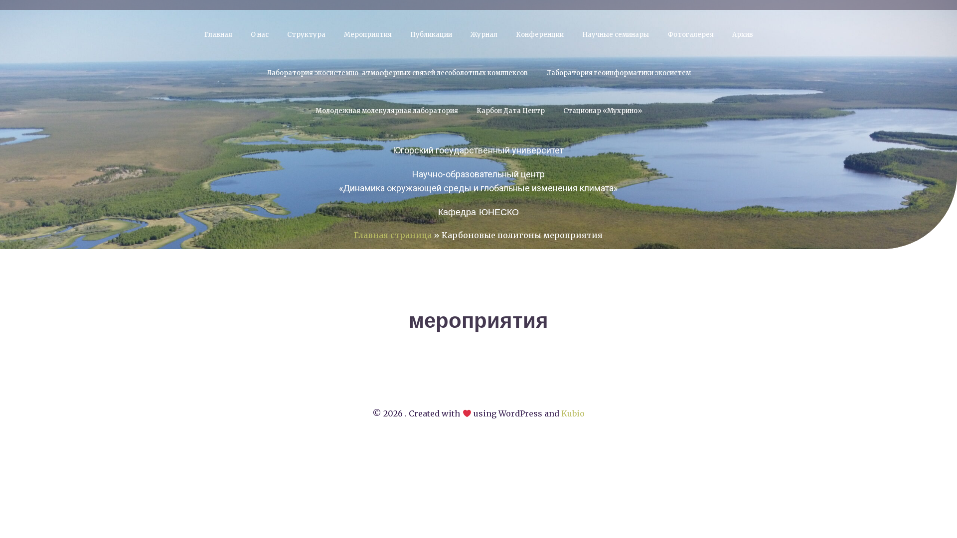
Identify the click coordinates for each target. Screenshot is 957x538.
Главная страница (393, 235)
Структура (306, 34)
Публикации (431, 34)
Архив (742, 34)
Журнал (484, 34)
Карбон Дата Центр (511, 111)
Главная (218, 34)
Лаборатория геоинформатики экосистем (618, 73)
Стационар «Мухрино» (602, 111)
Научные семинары (615, 34)
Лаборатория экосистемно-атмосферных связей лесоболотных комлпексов (397, 73)
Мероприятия (368, 34)
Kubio (573, 413)
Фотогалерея (690, 34)
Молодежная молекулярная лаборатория (387, 111)
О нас (260, 34)
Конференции (540, 34)
